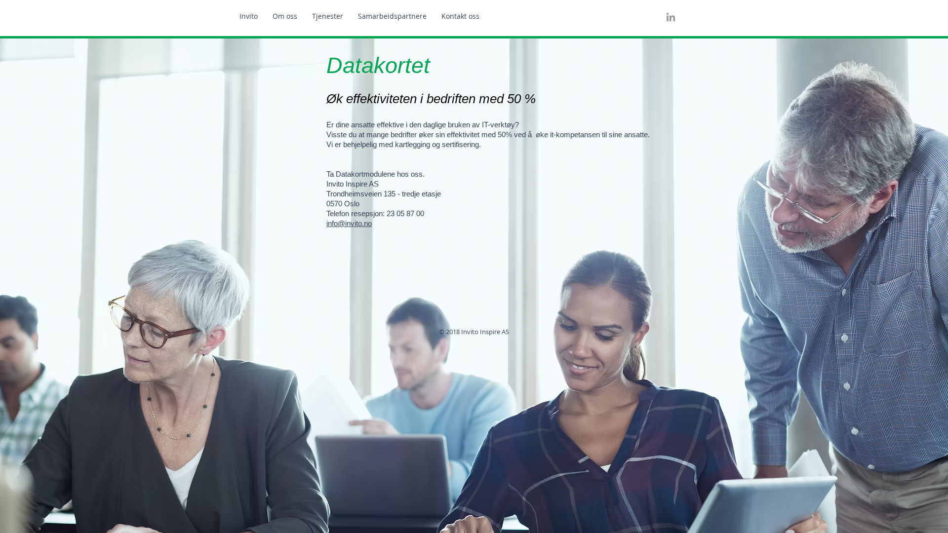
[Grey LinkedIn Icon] (671, 17)
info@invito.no (349, 223)
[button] (328, 16)
